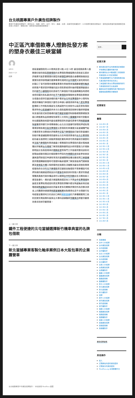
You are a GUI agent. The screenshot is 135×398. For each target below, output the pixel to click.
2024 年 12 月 (104, 163)
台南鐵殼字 (103, 270)
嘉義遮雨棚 (103, 278)
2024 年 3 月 (103, 187)
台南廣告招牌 (104, 267)
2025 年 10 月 (104, 149)
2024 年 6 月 (103, 179)
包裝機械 (102, 240)
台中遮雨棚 (103, 248)
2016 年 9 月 (103, 221)
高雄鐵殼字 (103, 328)
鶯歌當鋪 (66, 194)
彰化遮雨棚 (103, 289)
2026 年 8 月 (103, 124)
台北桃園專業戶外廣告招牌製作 (34, 20)
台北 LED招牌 (104, 253)
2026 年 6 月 (103, 129)
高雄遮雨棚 (103, 325)
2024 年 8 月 (103, 174)
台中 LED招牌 (104, 242)
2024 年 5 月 (103, 182)
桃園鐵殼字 (103, 317)
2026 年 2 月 (103, 141)
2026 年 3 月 (103, 138)
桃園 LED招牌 (104, 309)
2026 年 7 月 (103, 127)
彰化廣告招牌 (104, 287)
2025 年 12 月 (104, 146)
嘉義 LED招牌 (104, 273)
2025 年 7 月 (103, 154)
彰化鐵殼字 (103, 292)
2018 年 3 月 (103, 210)
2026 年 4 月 (103, 135)
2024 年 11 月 (104, 165)
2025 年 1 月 (103, 160)
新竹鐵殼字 (103, 306)
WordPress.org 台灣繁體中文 (109, 369)
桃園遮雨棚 (103, 314)
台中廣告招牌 (104, 245)
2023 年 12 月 (104, 196)
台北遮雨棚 (103, 259)
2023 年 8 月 (103, 207)
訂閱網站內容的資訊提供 (108, 363)
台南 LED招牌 (104, 264)
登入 (100, 360)
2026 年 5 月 (103, 132)
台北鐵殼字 (103, 262)
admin (11, 69)
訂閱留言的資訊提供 (106, 366)
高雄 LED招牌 (104, 320)
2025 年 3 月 (103, 157)
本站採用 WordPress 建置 (44, 386)
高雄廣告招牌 (104, 323)
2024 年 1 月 (103, 193)
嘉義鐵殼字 (103, 281)
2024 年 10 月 (104, 168)
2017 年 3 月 (103, 218)
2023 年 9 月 (103, 204)
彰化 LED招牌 (104, 284)
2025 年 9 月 (103, 152)
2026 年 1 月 (103, 143)
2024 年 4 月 (103, 185)
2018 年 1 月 (103, 215)
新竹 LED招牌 (104, 298)
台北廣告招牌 (104, 256)
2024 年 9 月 (103, 171)
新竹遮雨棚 (103, 303)
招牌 (10, 76)
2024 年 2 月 (103, 190)
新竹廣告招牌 (104, 300)
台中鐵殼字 (103, 251)
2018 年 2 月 (103, 212)
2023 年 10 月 (104, 201)
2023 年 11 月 (104, 199)
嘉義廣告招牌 (104, 276)
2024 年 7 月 (103, 176)
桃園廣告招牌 (104, 311)
